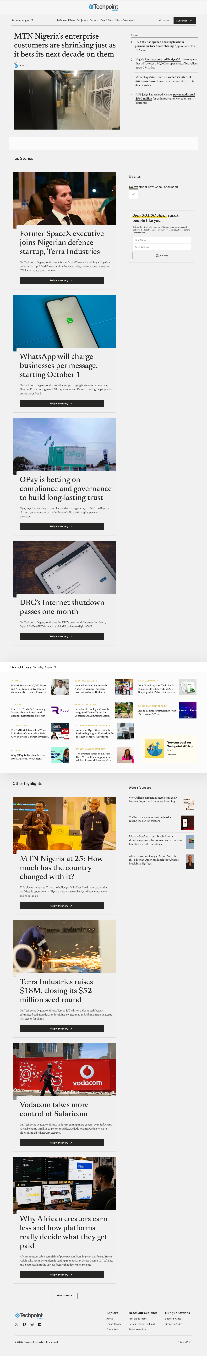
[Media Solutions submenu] (134, 20)
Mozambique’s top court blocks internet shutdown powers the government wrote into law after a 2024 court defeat (155, 840)
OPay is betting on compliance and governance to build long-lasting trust (66, 489)
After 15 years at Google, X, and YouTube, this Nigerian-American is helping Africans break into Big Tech (154, 860)
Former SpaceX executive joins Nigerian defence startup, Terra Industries (62, 243)
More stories (64, 1296)
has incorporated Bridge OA (162, 59)
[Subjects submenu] (87, 20)
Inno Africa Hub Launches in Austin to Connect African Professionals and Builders (91, 689)
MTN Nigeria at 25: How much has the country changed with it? (61, 868)
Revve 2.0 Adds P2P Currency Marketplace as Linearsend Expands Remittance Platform (28, 712)
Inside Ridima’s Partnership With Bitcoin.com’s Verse (157, 713)
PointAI (23, 66)
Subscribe (182, 20)
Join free (163, 255)
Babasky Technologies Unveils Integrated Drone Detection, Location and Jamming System (92, 712)
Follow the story (59, 280)
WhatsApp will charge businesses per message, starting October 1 (59, 366)
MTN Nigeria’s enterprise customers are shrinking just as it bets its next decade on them (65, 46)
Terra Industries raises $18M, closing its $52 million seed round (56, 991)
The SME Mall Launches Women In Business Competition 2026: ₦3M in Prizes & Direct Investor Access (29, 734)
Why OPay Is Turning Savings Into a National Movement (28, 757)
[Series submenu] (97, 20)
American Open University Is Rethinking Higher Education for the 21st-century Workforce (95, 733)
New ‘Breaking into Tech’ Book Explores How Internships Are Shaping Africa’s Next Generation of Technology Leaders (157, 689)
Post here (172, 754)
